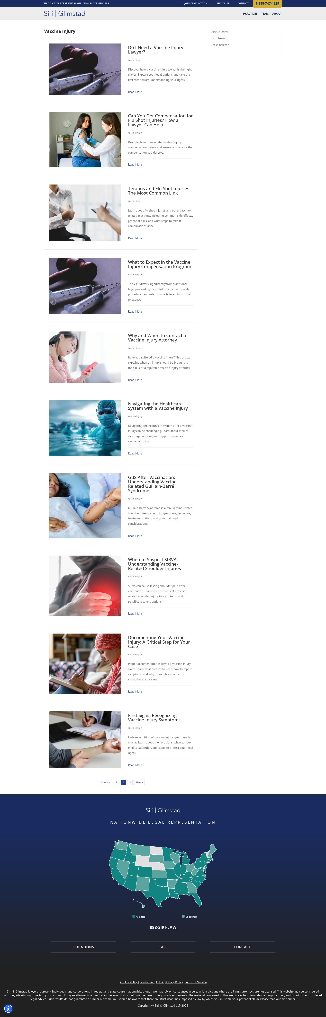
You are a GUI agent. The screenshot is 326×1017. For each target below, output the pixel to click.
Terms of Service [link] (196, 982)
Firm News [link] (218, 38)
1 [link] (116, 782)
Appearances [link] (219, 31)
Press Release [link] (220, 45)
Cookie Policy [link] (128, 982)
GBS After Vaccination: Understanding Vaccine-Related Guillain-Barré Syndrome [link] (153, 484)
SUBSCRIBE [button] (223, 3)
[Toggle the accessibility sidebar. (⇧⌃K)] (8, 1009)
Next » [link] (139, 782)
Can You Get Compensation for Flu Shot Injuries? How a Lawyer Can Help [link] (160, 120)
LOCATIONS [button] (83, 947)
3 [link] (130, 782)
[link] (64, 13)
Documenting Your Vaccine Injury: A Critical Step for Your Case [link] (159, 641)
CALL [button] (163, 947)
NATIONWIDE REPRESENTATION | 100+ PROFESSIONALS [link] (76, 3)
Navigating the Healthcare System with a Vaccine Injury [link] (158, 406)
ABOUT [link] (277, 13)
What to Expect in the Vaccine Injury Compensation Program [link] (159, 264)
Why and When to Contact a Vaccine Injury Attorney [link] (157, 337)
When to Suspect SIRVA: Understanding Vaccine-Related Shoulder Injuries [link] (154, 563)
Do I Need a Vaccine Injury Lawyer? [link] (155, 49)
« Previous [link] (104, 782)
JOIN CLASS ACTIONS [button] (196, 3)
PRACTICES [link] (250, 13)
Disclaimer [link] (147, 982)
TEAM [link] (265, 13)
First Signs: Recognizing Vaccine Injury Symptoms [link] (154, 717)
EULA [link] (159, 982)
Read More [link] (135, 92)
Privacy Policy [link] (174, 982)
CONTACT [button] (243, 3)
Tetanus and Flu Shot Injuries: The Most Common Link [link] (159, 190)
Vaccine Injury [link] (135, 60)
